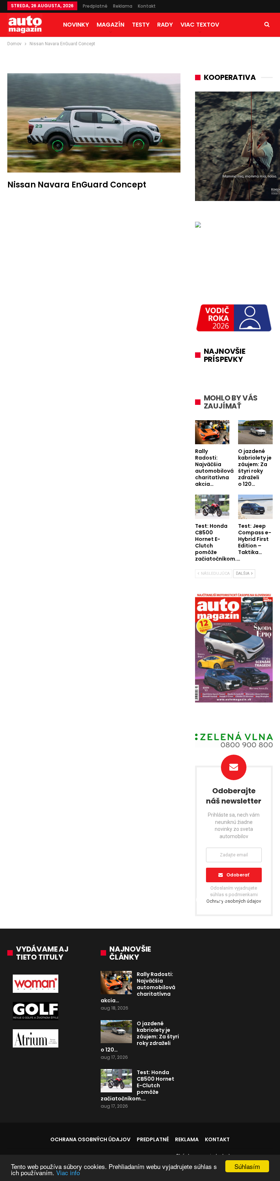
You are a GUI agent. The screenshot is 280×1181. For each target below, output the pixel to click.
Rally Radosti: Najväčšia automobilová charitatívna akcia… (138, 987)
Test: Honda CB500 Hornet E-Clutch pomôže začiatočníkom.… (137, 1085)
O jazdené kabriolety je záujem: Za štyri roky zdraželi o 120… (140, 1036)
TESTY (140, 24)
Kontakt (147, 6)
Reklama (122, 6)
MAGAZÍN (110, 24)
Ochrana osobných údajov (90, 1139)
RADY (165, 24)
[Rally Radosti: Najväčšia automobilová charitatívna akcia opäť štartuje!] (116, 982)
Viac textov (199, 24)
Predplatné (95, 6)
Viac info (68, 1172)
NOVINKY (76, 24)
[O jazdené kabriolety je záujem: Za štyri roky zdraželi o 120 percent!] (116, 1031)
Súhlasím (247, 1166)
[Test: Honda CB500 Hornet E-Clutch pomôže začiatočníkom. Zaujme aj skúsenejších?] (116, 1080)
